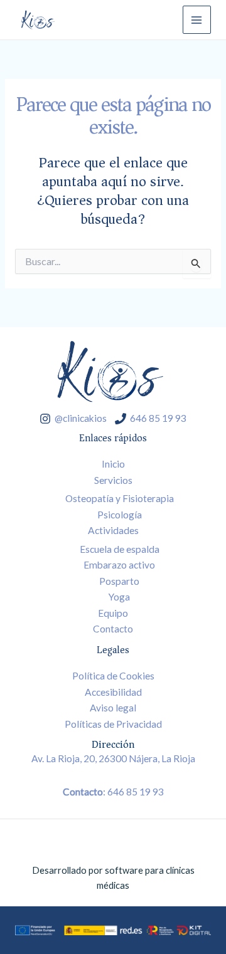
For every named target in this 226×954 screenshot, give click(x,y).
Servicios (113, 480)
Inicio (113, 463)
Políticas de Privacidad (113, 724)
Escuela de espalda (119, 549)
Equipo (113, 613)
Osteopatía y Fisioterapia (119, 498)
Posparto (119, 581)
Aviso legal (113, 707)
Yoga (119, 596)
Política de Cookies (113, 675)
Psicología (119, 514)
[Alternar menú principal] (197, 20)
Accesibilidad (113, 692)
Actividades (113, 530)
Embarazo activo (119, 564)
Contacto (113, 628)
